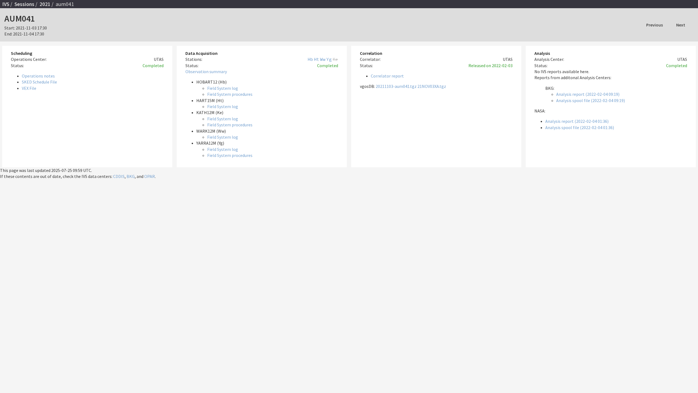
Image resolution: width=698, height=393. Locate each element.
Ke (335, 59)
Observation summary (206, 71)
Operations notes (38, 76)
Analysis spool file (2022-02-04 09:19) (590, 100)
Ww (323, 59)
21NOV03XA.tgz (431, 86)
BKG (131, 176)
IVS (5, 4)
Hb (310, 59)
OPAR (149, 176)
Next (680, 25)
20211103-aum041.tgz (396, 86)
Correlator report (387, 76)
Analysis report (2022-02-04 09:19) (587, 94)
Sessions (24, 4)
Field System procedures (229, 94)
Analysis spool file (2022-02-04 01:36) (579, 127)
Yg (329, 59)
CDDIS (119, 176)
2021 (45, 4)
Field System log (222, 88)
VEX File (29, 88)
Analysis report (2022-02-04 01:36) (577, 121)
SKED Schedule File (39, 82)
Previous (654, 25)
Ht (316, 59)
